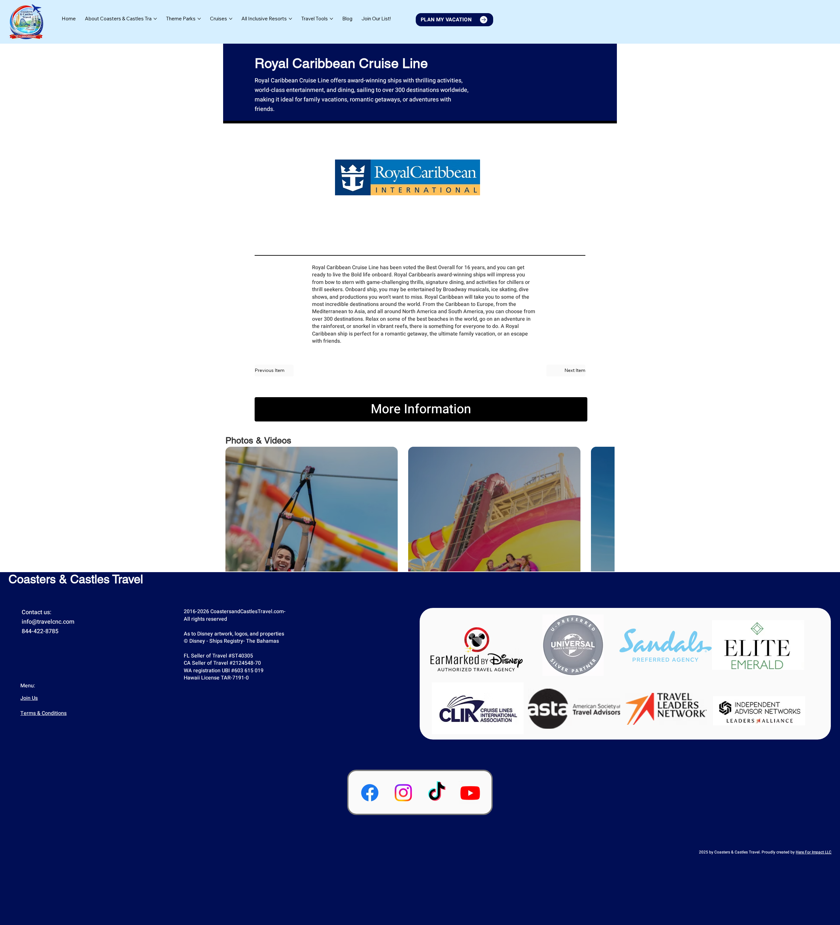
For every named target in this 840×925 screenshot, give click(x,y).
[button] (376, 18)
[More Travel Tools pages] (331, 18)
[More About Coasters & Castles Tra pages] (155, 18)
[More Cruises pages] (230, 18)
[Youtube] (470, 792)
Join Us (29, 698)
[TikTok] (436, 792)
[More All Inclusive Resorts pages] (290, 18)
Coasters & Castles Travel (76, 579)
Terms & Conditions (43, 713)
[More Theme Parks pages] (199, 18)
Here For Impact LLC (813, 852)
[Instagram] (403, 792)
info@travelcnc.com (48, 621)
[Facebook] (369, 792)
